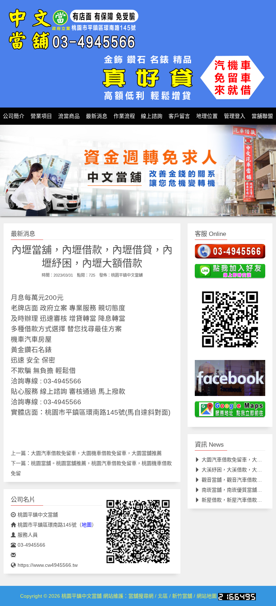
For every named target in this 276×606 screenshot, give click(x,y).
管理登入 (234, 116)
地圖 (87, 525)
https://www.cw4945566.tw (48, 565)
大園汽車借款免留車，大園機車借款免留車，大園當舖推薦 (96, 453)
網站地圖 (207, 596)
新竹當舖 (182, 596)
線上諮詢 (151, 116)
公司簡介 (13, 116)
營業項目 (41, 116)
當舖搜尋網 (140, 596)
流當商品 (69, 116)
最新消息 (96, 116)
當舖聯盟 (262, 116)
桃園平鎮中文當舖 (127, 275)
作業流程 (124, 116)
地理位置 (207, 116)
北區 (163, 596)
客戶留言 (179, 116)
